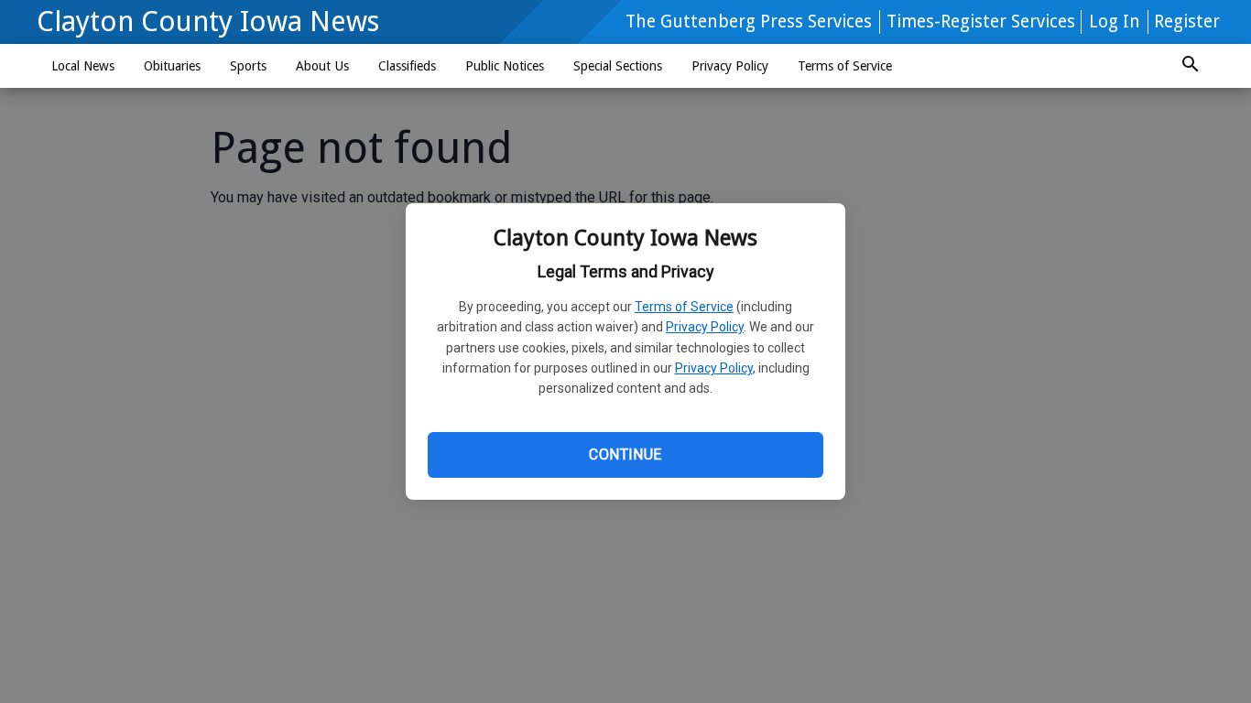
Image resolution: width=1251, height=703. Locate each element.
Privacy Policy (705, 326)
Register (1187, 21)
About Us (322, 66)
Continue (625, 454)
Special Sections (617, 66)
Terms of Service (684, 306)
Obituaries (172, 66)
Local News (82, 66)
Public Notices (504, 66)
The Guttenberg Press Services (749, 21)
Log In (1114, 21)
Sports (248, 66)
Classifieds (407, 66)
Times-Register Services (981, 21)
